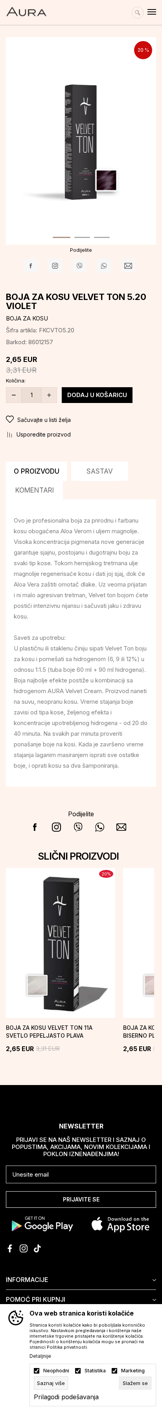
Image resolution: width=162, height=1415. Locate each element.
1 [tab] (61, 237)
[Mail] (128, 266)
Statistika (95, 1370)
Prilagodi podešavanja (66, 1397)
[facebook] (10, 1248)
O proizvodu (36, 471)
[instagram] (24, 1248)
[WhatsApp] (104, 266)
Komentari (34, 490)
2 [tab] (82, 237)
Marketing (133, 1370)
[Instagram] (55, 266)
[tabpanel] (81, 139)
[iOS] (120, 1224)
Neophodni (56, 1370)
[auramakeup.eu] (26, 8)
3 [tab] (102, 237)
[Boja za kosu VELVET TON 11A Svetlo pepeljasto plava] (60, 943)
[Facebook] (31, 266)
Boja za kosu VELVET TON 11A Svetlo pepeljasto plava (49, 1031)
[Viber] (80, 266)
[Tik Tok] (37, 1248)
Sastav (100, 471)
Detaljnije (40, 1356)
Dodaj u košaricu (97, 395)
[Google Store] (41, 1224)
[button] (81, 420)
